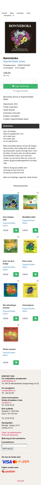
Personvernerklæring (10, 435)
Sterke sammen (9, 349)
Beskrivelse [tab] (8, 126)
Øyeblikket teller (29, 217)
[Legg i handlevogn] (16, 230)
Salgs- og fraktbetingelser (11, 432)
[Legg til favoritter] (18, 193)
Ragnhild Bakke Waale (14, 61)
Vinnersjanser (28, 305)
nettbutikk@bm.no (9, 381)
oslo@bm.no (6, 403)
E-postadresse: (8, 442)
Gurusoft (20, 481)
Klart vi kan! (27, 261)
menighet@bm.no (8, 390)
